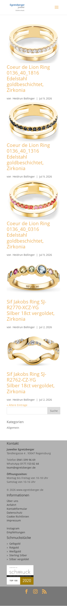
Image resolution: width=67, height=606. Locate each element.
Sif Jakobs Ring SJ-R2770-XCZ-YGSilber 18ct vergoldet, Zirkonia (31, 310)
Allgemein (13, 427)
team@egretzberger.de (21, 467)
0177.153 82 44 (29, 463)
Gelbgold (14, 543)
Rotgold (14, 547)
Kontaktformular (17, 508)
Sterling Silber (18, 555)
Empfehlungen (16, 532)
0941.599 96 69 (26, 460)
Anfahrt (11, 505)
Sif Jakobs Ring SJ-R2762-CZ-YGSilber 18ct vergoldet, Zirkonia (31, 383)
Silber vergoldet (19, 559)
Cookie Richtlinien (18, 516)
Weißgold (15, 551)
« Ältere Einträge (17, 405)
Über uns (12, 501)
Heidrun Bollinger (24, 98)
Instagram (13, 528)
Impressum (14, 520)
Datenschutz (14, 512)
